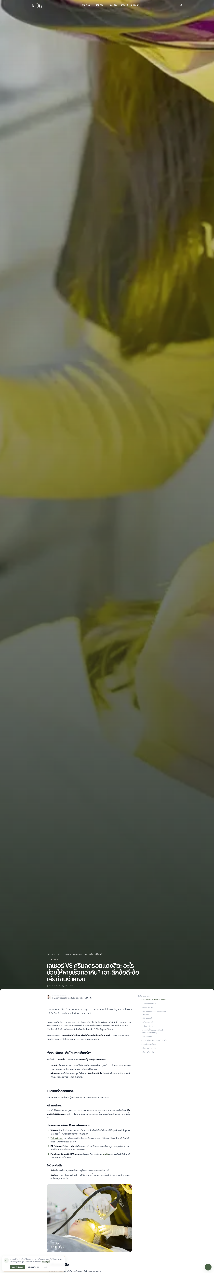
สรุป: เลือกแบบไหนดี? (149, 1044)
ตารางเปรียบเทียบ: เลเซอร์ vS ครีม (154, 1040)
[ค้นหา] (180, 4)
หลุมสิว (105, 1154)
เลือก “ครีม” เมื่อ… (149, 1052)
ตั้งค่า (45, 1267)
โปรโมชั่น (113, 5)
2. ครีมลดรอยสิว (147, 1022)
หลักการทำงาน (147, 1008)
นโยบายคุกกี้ (46, 1261)
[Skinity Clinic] (36, 5)
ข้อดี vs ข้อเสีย (147, 1018)
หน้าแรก (50, 954)
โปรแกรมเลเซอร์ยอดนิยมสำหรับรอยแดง (154, 1013)
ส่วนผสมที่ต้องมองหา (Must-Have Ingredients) (153, 1031)
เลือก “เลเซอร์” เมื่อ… (150, 1048)
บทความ (124, 5)
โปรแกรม (85, 5)
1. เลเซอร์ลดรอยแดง (149, 1004)
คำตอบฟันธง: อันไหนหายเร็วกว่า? (153, 1000)
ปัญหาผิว (100, 5)
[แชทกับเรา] (208, 1267)
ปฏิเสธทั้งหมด (33, 1267)
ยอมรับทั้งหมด (17, 1267)
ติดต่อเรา (135, 5)
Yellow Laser (57, 1138)
